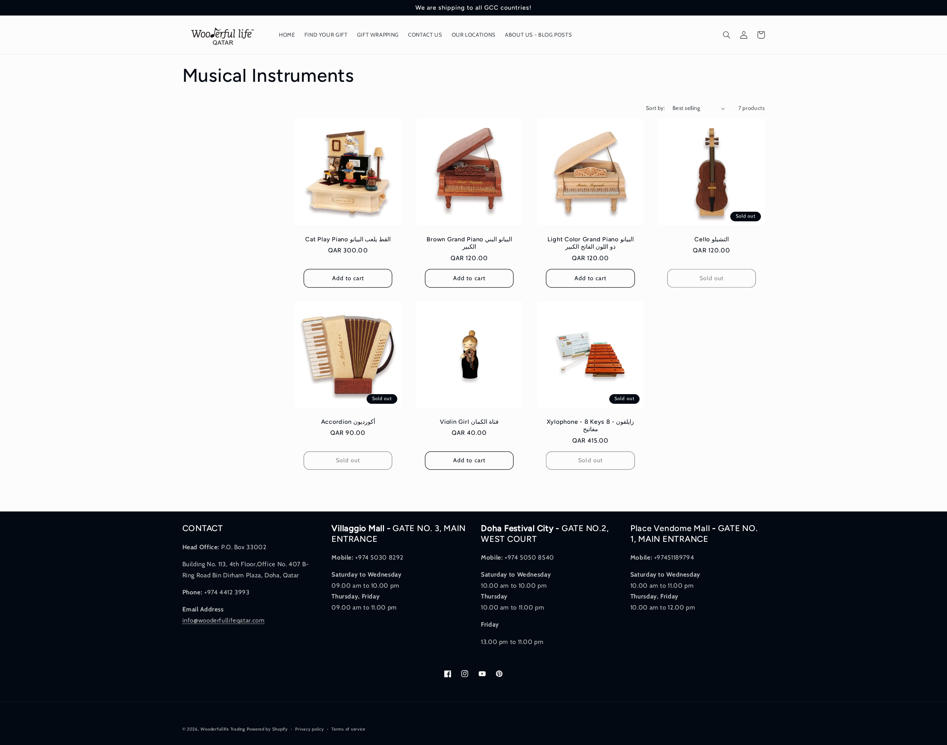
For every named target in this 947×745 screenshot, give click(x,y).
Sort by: (655, 108)
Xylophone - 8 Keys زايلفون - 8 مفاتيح (590, 425)
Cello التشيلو (711, 239)
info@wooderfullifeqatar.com (223, 620)
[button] (726, 34)
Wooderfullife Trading (223, 729)
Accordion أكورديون (348, 421)
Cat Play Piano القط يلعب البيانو (348, 239)
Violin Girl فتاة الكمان (469, 421)
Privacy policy (309, 729)
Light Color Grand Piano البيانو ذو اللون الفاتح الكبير (590, 243)
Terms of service (348, 729)
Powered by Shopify (267, 729)
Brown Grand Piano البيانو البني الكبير (469, 243)
